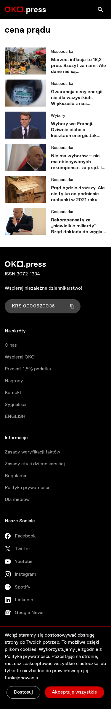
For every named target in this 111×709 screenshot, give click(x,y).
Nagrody (14, 381)
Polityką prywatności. (27, 657)
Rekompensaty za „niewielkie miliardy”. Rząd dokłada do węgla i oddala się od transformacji (78, 226)
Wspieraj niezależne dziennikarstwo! (43, 288)
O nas (11, 345)
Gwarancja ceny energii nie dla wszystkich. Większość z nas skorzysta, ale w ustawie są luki (78, 98)
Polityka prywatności (27, 488)
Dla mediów (17, 500)
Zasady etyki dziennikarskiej (35, 464)
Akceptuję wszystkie (74, 692)
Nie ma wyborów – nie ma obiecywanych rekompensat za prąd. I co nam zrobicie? (76, 162)
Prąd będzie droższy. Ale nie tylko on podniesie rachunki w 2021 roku (78, 194)
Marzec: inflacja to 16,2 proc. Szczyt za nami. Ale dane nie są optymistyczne (78, 66)
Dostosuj (23, 692)
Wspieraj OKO (20, 357)
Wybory (58, 115)
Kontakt (13, 393)
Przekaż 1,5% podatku (28, 369)
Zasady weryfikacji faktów (32, 452)
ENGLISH (15, 416)
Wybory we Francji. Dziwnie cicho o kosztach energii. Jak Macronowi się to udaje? (77, 130)
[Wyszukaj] (100, 9)
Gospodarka (62, 51)
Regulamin (16, 476)
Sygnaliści (15, 405)
